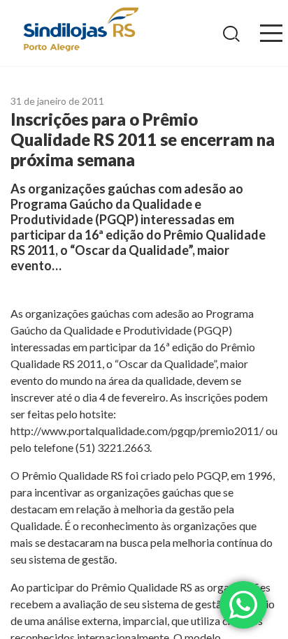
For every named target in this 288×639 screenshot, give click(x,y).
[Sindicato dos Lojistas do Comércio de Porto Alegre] (80, 30)
